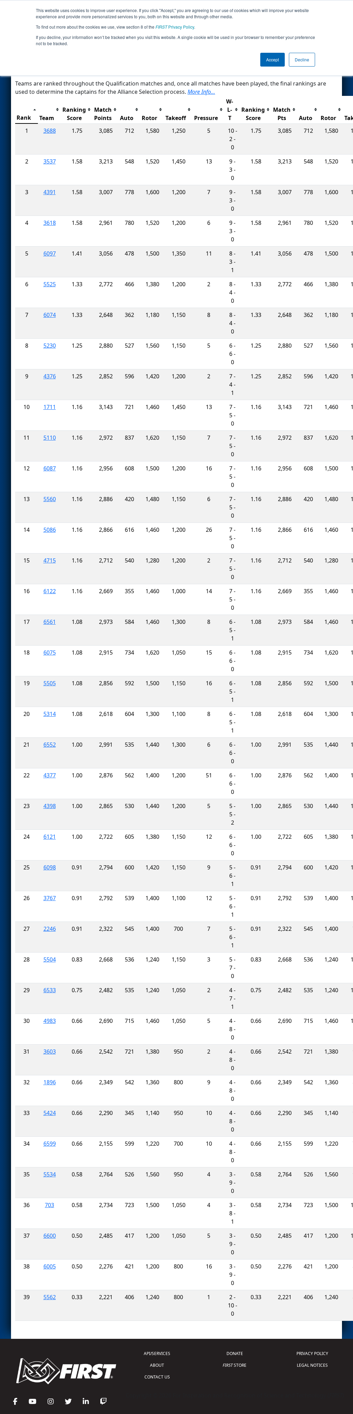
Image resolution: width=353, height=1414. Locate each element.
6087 (49, 468)
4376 (49, 376)
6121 (49, 836)
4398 (49, 806)
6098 (49, 867)
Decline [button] (302, 59)
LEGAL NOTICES (312, 1365)
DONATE (234, 1353)
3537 (49, 161)
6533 (49, 990)
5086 (49, 530)
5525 (49, 284)
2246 (49, 929)
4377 (49, 775)
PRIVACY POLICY (312, 1353)
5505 (49, 683)
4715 (49, 560)
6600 (49, 1235)
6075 (49, 652)
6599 (49, 1143)
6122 (49, 591)
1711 (49, 407)
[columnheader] (26, 110)
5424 (49, 1113)
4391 (49, 192)
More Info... (201, 92)
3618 (49, 223)
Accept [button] (272, 59)
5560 (49, 499)
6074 (49, 315)
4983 (49, 1021)
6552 (49, 744)
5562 (49, 1297)
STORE (234, 1365)
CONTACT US (157, 1377)
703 (49, 1205)
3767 (49, 898)
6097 (49, 253)
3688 (49, 131)
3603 (49, 1051)
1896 (49, 1082)
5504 (49, 959)
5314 (49, 714)
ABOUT (157, 1365)
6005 (49, 1266)
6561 (49, 622)
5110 (49, 437)
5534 (49, 1174)
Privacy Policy (174, 27)
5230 (49, 345)
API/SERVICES (157, 1353)
